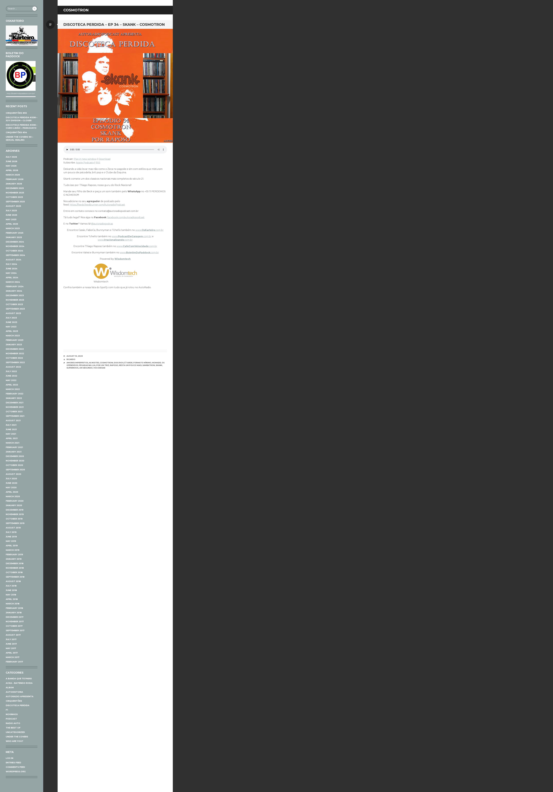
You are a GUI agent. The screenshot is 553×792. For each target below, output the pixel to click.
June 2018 (11, 590)
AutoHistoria (14, 692)
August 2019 (13, 527)
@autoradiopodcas (102, 223)
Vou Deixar (99, 368)
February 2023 (14, 340)
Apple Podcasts (85, 162)
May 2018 (11, 594)
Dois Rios (119, 363)
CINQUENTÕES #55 (16, 113)
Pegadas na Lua (87, 365)
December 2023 (15, 295)
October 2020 (14, 465)
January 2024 (14, 291)
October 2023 (14, 304)
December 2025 (15, 188)
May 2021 (11, 434)
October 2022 (14, 358)
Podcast (11, 718)
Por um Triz (102, 365)
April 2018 (12, 599)
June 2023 (11, 322)
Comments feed (15, 767)
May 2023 (11, 326)
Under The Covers (17, 736)
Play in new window (85, 159)
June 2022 (11, 376)
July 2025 (11, 210)
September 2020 (15, 469)
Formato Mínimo (142, 363)
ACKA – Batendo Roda (19, 683)
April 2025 (12, 224)
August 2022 (13, 367)
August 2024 (13, 259)
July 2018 (11, 585)
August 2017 (13, 635)
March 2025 (13, 228)
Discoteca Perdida (17, 705)
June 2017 (11, 644)
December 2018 (14, 563)
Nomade (156, 363)
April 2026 (12, 170)
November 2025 (15, 192)
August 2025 (13, 206)
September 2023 (15, 309)
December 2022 (15, 349)
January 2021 (13, 451)
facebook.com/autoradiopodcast (125, 217)
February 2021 (14, 447)
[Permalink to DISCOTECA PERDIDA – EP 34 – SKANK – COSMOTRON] (115, 86)
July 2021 (11, 425)
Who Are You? (14, 741)
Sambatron (148, 365)
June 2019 (11, 536)
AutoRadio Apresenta (19, 696)
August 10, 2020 (75, 356)
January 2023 (14, 344)
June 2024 (11, 268)
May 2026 (11, 166)
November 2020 (15, 460)
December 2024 (15, 242)
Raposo (114, 365)
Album (10, 687)
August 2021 (13, 420)
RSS (98, 162)
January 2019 (14, 559)
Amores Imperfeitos (77, 363)
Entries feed (13, 762)
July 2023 (11, 317)
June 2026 (11, 161)
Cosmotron (106, 363)
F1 (7, 710)
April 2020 (12, 492)
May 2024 (11, 273)
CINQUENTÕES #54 (16, 132)
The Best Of (13, 727)
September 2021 (15, 416)
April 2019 (12, 545)
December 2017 (14, 617)
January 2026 (14, 183)
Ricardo (71, 359)
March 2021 (12, 443)
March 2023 (13, 335)
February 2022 (14, 393)
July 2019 (11, 532)
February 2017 (14, 661)
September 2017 (15, 630)
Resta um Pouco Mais (130, 365)
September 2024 (15, 255)
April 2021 (12, 438)
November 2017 (15, 621)
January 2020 (14, 505)
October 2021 (14, 411)
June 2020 (11, 483)
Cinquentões (14, 701)
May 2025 (11, 219)
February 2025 (14, 233)
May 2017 (11, 648)
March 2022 (13, 389)
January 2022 (14, 398)
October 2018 (14, 572)
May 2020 (11, 487)
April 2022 (12, 384)
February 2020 (14, 501)
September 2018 (15, 577)
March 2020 (13, 496)
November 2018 (15, 568)
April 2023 (12, 331)
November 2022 (15, 353)
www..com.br (149, 230)
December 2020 (15, 456)
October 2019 (14, 518)
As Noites (94, 363)
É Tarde (128, 363)
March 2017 (12, 657)
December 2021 (14, 402)
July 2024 (11, 264)
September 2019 (15, 523)
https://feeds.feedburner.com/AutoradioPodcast (97, 204)
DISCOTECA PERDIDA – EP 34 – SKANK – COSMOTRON (114, 24)
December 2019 (14, 510)
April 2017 (12, 652)
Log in (9, 758)
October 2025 (14, 197)
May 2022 (11, 380)
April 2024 (12, 277)
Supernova (72, 368)
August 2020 (13, 474)
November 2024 (15, 246)
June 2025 (11, 215)
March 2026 (13, 175)
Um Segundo (86, 368)
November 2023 (15, 300)
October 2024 (14, 250)
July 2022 (11, 371)
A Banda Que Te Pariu (19, 678)
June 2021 (11, 429)
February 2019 (14, 554)
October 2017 (14, 626)
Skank (159, 365)
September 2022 (15, 362)
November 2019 (15, 514)
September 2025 (15, 201)
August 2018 (13, 581)
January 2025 (14, 237)
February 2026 (14, 179)
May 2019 (11, 541)
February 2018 (14, 608)
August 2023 (13, 313)
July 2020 (11, 478)
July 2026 (11, 157)
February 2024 (15, 286)
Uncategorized (15, 732)
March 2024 (13, 282)
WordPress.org (16, 771)
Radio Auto (13, 723)
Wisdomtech (122, 259)
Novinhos (12, 714)
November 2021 (15, 407)
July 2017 (11, 639)
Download (104, 159)
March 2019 (12, 550)
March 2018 (12, 603)
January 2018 (14, 612)
